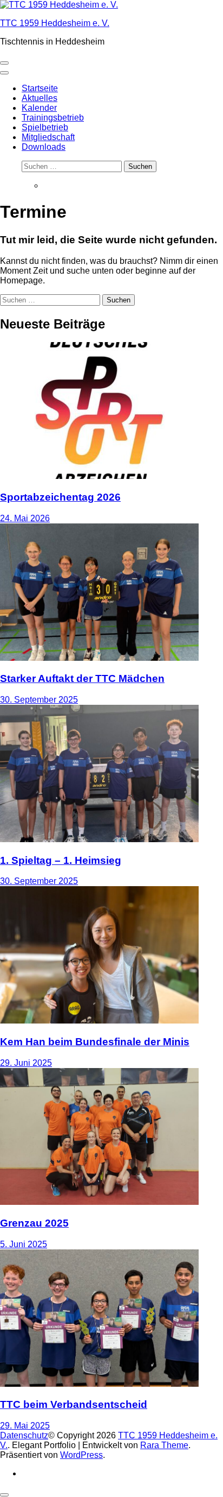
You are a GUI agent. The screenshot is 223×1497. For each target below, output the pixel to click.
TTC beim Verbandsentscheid (73, 1404)
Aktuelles (39, 98)
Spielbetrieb (45, 127)
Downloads (43, 146)
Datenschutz (24, 1435)
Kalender (39, 107)
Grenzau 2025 (34, 1223)
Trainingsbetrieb (53, 117)
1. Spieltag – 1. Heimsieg (60, 860)
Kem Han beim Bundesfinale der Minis (94, 1041)
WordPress (81, 1455)
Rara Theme (164, 1445)
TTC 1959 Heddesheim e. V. (54, 23)
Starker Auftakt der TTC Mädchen (82, 678)
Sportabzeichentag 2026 (60, 497)
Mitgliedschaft (48, 137)
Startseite (40, 88)
